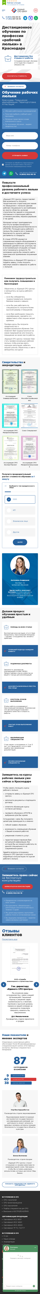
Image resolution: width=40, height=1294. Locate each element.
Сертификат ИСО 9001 (12, 1219)
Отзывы (6, 1244)
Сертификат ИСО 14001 (13, 1222)
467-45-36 (13, 19)
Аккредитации (9, 1241)
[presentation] (3, 984)
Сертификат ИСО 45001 (13, 1225)
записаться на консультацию (17, 886)
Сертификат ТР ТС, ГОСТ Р (14, 1228)
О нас (6, 1236)
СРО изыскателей (10, 1205)
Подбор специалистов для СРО (16, 1208)
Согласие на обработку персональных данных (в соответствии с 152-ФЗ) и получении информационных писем (19, 164)
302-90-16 (13, 17)
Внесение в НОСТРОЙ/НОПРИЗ (16, 1211)
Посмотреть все (9, 939)
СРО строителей (10, 1200)
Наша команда (9, 1239)
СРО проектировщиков (13, 1202)
